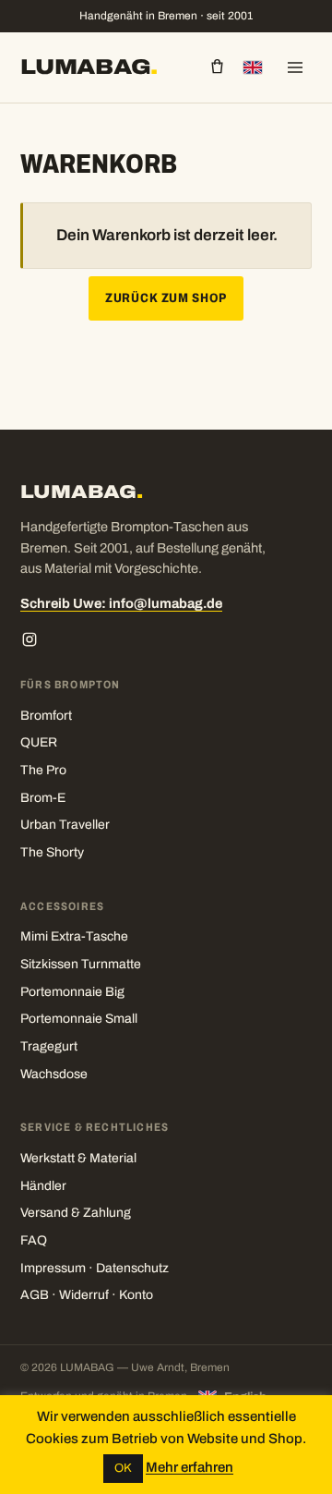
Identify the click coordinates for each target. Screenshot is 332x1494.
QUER (38, 742)
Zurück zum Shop (166, 298)
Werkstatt (47, 1158)
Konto (136, 1295)
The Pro (43, 770)
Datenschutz (132, 1268)
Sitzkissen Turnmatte (80, 964)
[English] (252, 67)
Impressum (53, 1268)
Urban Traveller (65, 825)
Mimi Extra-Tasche (74, 936)
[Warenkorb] (217, 67)
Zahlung (107, 1213)
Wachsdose (54, 1074)
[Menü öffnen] (295, 67)
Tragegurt (48, 1046)
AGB (34, 1295)
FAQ (33, 1240)
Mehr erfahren (189, 1467)
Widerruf (84, 1295)
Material (112, 1158)
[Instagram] (29, 639)
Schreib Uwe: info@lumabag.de (121, 603)
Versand (44, 1213)
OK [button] (123, 1468)
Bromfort (46, 716)
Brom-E (42, 798)
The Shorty (52, 852)
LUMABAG (89, 67)
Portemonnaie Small (78, 1019)
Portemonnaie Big (72, 992)
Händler (43, 1186)
